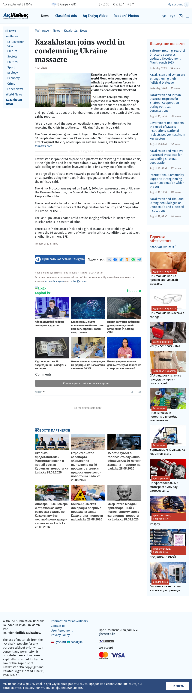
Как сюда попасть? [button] (163, 246)
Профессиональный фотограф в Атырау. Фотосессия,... (164, 485)
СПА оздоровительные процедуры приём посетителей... (165, 377)
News (45, 16)
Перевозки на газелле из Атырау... (167, 520)
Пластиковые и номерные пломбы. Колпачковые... (163, 414)
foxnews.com (43, 146)
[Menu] (187, 16)
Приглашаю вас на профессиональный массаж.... (164, 278)
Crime (11, 83)
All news (10, 31)
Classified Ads (66, 16)
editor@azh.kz (78, 281)
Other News (15, 89)
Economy (13, 78)
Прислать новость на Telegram (63, 259)
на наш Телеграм (54, 281)
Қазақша (76, 642)
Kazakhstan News (14, 101)
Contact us (58, 626)
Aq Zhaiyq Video (95, 16)
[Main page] (15, 16)
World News (14, 94)
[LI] (107, 622)
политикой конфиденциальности (58, 688)
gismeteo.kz (107, 634)
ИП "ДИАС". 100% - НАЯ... (166, 344)
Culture (12, 51)
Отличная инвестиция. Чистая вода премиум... (166, 586)
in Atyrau (12, 36)
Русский (60, 642)
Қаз (164, 16)
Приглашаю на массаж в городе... (167, 313)
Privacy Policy (60, 635)
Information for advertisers (69, 621)
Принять (178, 686)
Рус (172, 16)
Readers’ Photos (126, 16)
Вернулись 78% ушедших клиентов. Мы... (167, 449)
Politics (12, 62)
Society (12, 56)
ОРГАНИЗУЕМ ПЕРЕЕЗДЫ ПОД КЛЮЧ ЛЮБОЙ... (166, 553)
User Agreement (62, 630)
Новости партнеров (52, 430)
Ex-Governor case (15, 44)
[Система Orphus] (106, 641)
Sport (11, 67)
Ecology (12, 72)
